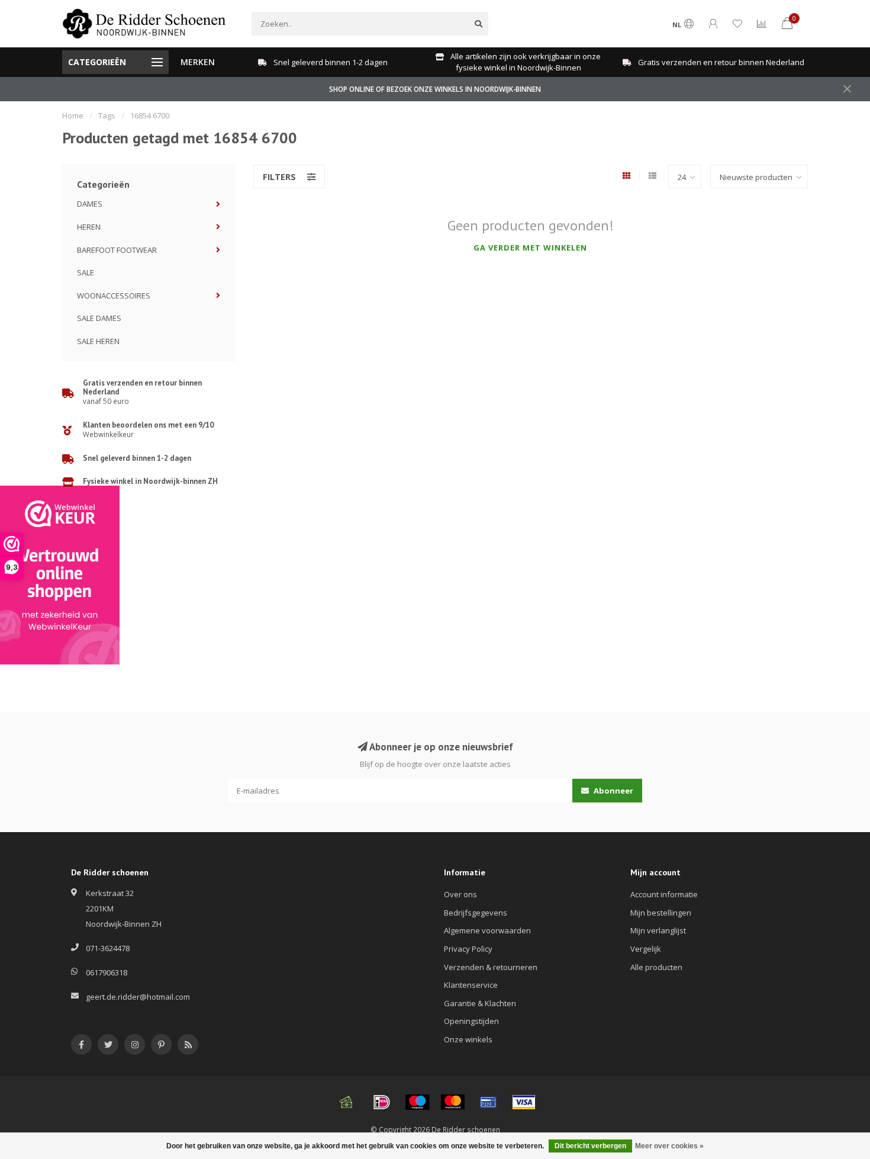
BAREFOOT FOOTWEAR (117, 250)
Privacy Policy (468, 948)
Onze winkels (468, 1039)
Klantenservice (471, 985)
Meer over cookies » (669, 1146)
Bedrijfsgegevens (475, 912)
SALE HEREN (98, 341)
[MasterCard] (453, 1102)
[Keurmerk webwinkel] (60, 575)
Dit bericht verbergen (590, 1146)
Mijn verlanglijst (658, 930)
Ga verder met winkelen (530, 247)
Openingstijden (471, 1021)
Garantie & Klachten (480, 1003)
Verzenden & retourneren (490, 967)
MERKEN (198, 62)
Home (72, 115)
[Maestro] (417, 1102)
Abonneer (612, 790)
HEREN (89, 226)
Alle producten (656, 967)
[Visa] (524, 1102)
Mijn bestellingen (660, 912)
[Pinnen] (488, 1102)
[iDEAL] (382, 1102)
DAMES (89, 203)
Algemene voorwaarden (487, 930)
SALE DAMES (99, 318)
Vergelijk (645, 948)
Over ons (460, 894)
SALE (85, 272)
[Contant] (346, 1102)
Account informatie (664, 894)
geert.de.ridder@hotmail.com (138, 996)
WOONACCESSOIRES (113, 295)
